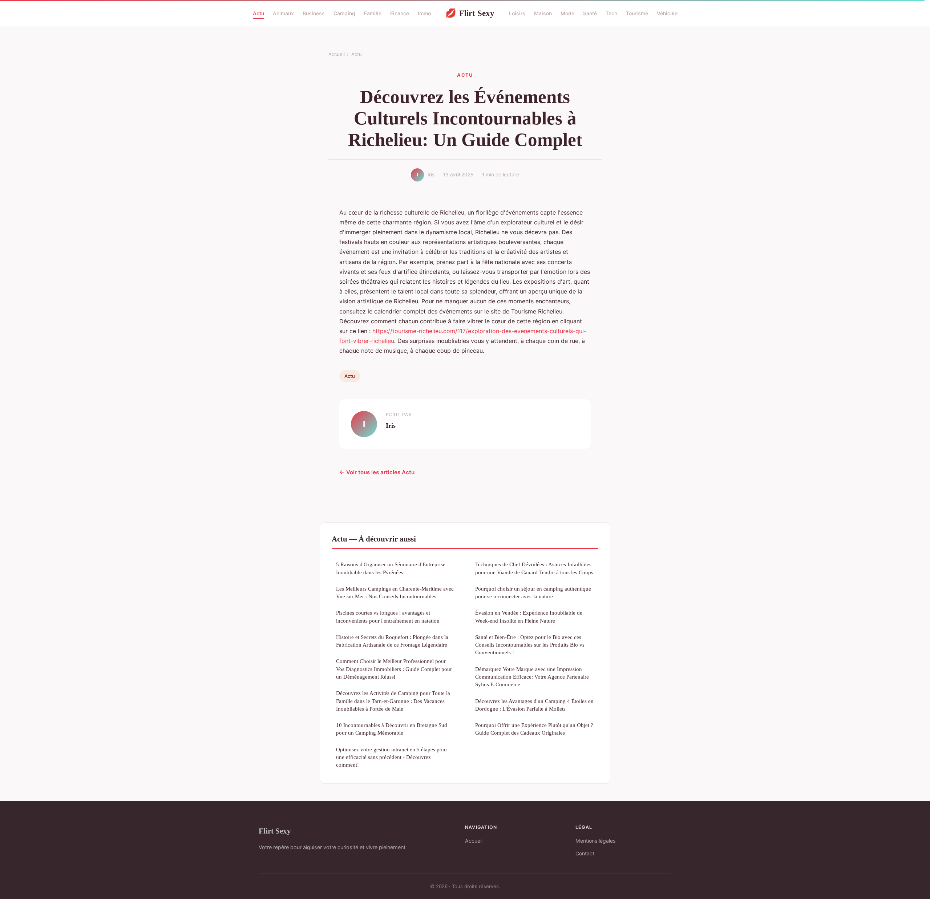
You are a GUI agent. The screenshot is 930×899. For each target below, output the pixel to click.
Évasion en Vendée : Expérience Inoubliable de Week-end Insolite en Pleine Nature (528, 616)
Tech (611, 13)
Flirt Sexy (469, 13)
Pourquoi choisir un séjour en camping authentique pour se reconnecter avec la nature (533, 592)
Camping (344, 13)
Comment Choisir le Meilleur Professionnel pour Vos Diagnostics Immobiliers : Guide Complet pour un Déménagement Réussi (394, 669)
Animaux (283, 13)
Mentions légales (595, 841)
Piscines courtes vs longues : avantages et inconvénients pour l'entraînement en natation (388, 616)
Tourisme (637, 13)
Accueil (336, 54)
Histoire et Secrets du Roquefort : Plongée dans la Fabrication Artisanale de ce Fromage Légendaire (392, 641)
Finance (399, 13)
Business (314, 13)
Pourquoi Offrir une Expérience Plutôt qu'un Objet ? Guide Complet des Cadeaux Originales (534, 729)
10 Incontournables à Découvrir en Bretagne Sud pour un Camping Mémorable (391, 729)
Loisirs (517, 13)
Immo (424, 13)
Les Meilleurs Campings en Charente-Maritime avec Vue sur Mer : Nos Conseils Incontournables (395, 592)
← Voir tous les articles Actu (377, 472)
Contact (584, 853)
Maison (543, 13)
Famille (372, 13)
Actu (258, 13)
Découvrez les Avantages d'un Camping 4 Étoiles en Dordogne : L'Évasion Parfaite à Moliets (534, 705)
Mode (567, 13)
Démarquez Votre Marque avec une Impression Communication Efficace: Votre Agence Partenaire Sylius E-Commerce (532, 677)
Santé (590, 13)
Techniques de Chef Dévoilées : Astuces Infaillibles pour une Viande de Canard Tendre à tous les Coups (534, 568)
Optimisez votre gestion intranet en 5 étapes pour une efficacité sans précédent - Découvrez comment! (391, 757)
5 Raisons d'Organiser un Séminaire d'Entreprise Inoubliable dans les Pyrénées (390, 568)
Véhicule (667, 13)
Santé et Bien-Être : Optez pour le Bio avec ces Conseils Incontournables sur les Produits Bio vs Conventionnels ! (530, 645)
